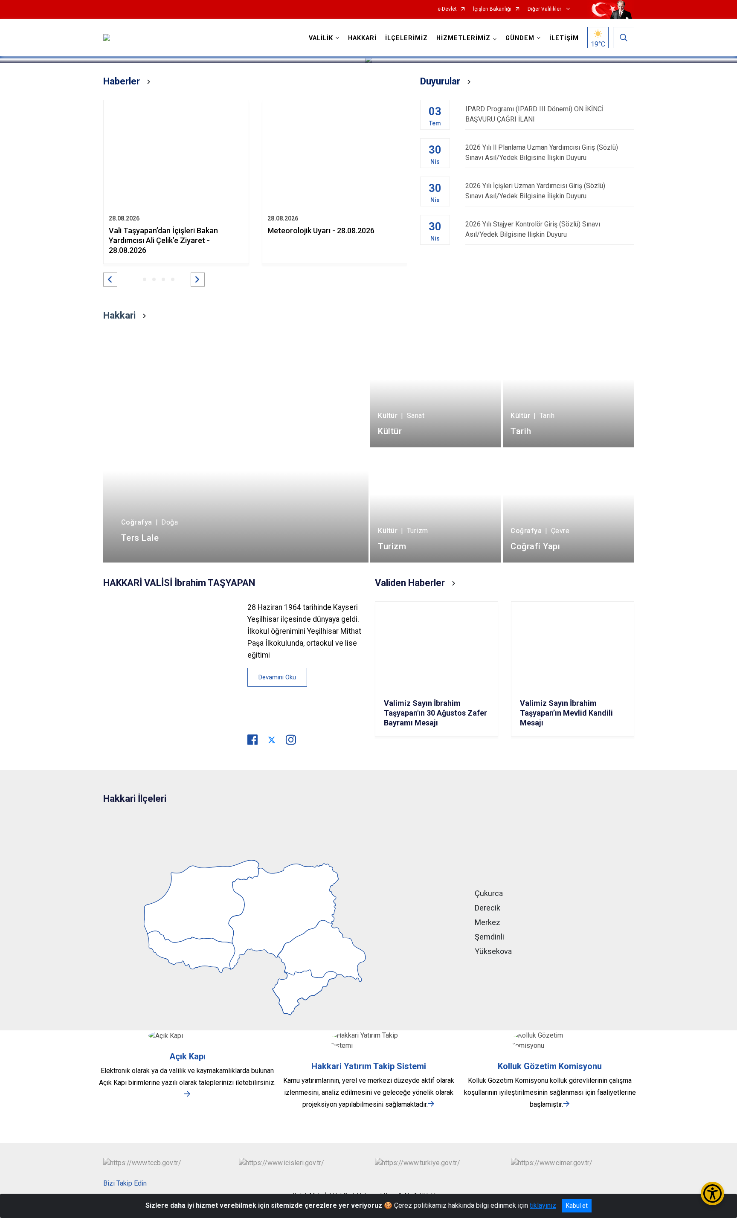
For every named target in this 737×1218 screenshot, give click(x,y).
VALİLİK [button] (321, 38)
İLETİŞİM (564, 38)
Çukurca (489, 893)
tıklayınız (543, 1205)
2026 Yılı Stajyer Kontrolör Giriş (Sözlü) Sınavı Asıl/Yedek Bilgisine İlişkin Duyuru (532, 229)
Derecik (487, 907)
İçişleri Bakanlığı (492, 9)
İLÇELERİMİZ (406, 38)
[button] (110, 280)
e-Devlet (447, 9)
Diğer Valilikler (545, 9)
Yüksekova (493, 951)
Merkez (487, 922)
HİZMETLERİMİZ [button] (463, 38)
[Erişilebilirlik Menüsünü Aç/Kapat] (712, 1193)
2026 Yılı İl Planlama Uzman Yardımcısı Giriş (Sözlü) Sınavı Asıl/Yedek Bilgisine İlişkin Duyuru (541, 152)
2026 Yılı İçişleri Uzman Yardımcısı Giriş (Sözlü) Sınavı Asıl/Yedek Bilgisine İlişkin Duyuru (535, 191)
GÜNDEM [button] (519, 38)
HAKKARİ (362, 38)
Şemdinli (489, 936)
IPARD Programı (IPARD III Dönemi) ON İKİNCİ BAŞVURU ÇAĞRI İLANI (534, 114)
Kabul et (577, 1205)
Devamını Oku (277, 677)
